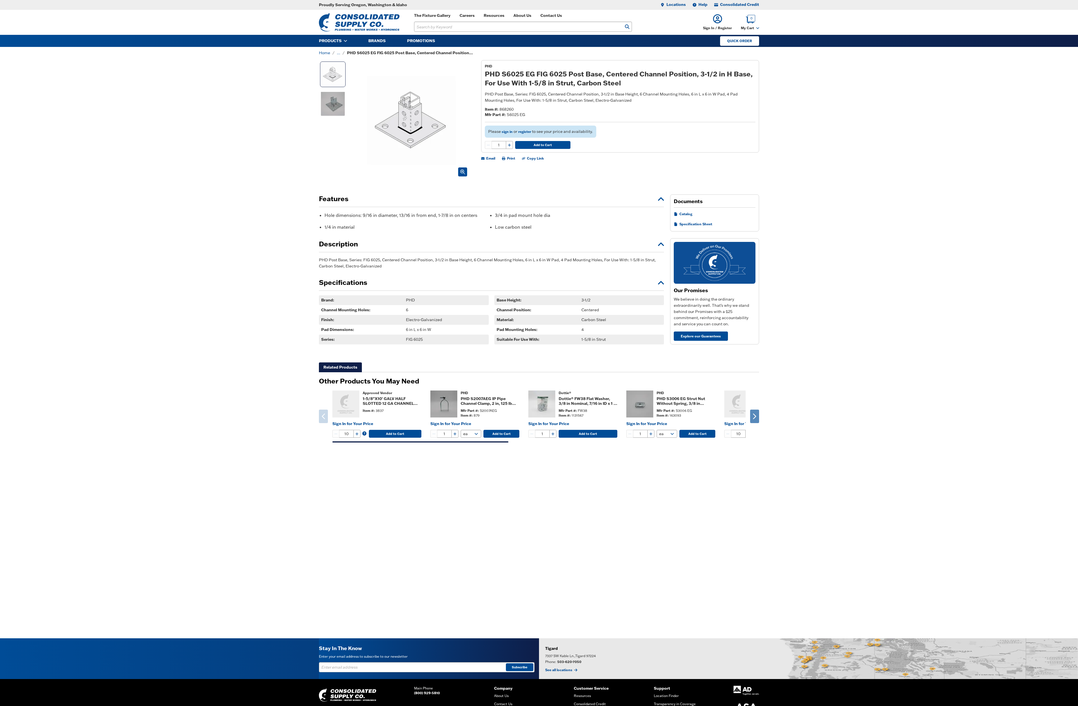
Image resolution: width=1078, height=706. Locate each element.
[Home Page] (359, 22)
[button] (717, 22)
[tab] (340, 367)
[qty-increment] (509, 145)
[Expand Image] (462, 171)
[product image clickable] (345, 404)
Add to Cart (543, 145)
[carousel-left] (323, 416)
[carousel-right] (754, 416)
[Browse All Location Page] (808, 658)
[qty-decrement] (488, 145)
